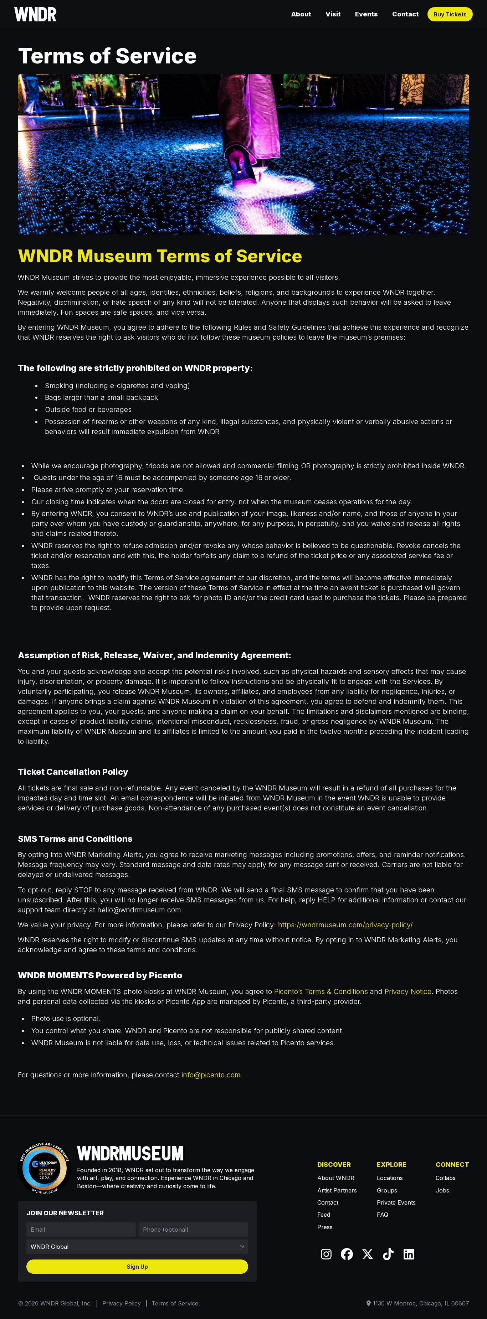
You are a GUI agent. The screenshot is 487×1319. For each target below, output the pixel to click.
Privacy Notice (408, 991)
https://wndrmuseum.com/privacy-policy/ (345, 925)
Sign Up (137, 1266)
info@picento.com (211, 1075)
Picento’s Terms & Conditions (321, 991)
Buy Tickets (450, 14)
